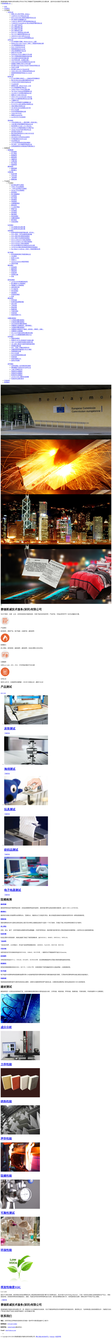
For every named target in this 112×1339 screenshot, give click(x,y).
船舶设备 (14, 179)
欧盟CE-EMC (15, 258)
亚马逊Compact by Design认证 (20, 69)
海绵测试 (14, 199)
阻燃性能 (14, 309)
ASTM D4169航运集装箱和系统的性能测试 (24, 247)
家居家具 (14, 155)
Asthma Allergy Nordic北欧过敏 (20, 89)
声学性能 (14, 300)
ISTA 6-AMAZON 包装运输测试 (21, 240)
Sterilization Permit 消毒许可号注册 (21, 54)
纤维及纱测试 (15, 294)
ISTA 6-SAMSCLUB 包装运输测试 (21, 241)
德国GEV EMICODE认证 (19, 95)
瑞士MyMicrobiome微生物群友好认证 (22, 80)
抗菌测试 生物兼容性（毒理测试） (22, 325)
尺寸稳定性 (14, 289)
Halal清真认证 (15, 140)
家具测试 (14, 192)
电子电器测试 (12, 890)
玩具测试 (14, 196)
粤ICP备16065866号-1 (42, 1336)
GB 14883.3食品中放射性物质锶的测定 (23, 344)
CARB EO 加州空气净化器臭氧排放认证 (23, 21)
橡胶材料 (14, 269)
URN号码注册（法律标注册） (20, 60)
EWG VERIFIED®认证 (18, 47)
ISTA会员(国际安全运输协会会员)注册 (23, 245)
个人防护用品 (15, 207)
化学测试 (14, 210)
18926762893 (11, 1327)
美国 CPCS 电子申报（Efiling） (20, 14)
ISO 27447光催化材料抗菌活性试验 (22, 333)
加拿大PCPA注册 (16, 52)
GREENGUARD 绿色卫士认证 (20, 36)
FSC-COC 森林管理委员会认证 (20, 34)
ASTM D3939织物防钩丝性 (19, 281)
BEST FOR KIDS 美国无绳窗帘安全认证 (23, 17)
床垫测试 (14, 212)
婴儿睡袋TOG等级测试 (18, 283)
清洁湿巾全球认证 (16, 131)
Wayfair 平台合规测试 (17, 190)
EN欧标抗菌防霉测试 (17, 322)
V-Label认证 (15, 84)
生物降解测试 (15, 203)
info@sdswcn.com (11, 1330)
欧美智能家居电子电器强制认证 (21, 254)
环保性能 (14, 313)
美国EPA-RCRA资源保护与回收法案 (22, 340)
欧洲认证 (10, 76)
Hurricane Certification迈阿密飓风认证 (22, 38)
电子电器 (14, 163)
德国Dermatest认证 (16, 115)
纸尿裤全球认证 (16, 135)
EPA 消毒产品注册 (16, 28)
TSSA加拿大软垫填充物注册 (20, 58)
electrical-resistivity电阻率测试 (20, 261)
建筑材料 (14, 157)
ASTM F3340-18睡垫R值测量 (20, 377)
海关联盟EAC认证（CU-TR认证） (21, 126)
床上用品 (14, 153)
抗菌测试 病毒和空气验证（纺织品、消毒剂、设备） (27, 329)
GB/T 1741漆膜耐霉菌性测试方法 (21, 334)
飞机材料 (14, 177)
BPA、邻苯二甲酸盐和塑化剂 (20, 347)
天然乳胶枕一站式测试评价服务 (21, 365)
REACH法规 (15, 109)
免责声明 (58, 1336)
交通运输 (14, 161)
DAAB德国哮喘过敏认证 (19, 87)
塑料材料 (14, 271)
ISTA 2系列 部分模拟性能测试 (20, 236)
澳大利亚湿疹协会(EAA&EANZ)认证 (22, 133)
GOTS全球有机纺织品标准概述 (20, 142)
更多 (12, 74)
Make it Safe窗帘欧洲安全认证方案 (21, 98)
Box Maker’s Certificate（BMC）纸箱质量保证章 (25, 249)
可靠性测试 (14, 311)
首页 (5, 6)
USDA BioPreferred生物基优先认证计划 (23, 62)
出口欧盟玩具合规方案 (18, 229)
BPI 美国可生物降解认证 (18, 19)
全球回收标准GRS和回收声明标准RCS (23, 146)
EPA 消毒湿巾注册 (16, 30)
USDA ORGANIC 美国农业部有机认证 (23, 71)
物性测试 (14, 214)
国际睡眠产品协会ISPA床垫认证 (21, 367)
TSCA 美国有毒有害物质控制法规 (21, 56)
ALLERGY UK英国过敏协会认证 (21, 93)
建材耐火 (14, 170)
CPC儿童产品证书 (16, 25)
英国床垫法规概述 (16, 373)
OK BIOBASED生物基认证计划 (21, 108)
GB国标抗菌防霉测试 (17, 327)
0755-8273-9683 (12, 1324)
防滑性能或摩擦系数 (17, 302)
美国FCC (14, 260)
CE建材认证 (15, 100)
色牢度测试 (14, 291)
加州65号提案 (15, 360)
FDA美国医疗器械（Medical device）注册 (23, 41)
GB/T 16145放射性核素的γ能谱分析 (22, 342)
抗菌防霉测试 (15, 218)
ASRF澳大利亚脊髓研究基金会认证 (22, 124)
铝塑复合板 (14, 274)
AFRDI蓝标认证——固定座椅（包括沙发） (24, 122)
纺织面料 (14, 151)
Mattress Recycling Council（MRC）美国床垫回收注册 (27, 43)
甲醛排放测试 (15, 338)
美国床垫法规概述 (16, 371)
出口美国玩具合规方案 (18, 227)
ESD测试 (14, 256)
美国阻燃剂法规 (16, 351)
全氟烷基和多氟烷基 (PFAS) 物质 (21, 349)
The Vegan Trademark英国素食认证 (21, 91)
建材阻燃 (14, 168)
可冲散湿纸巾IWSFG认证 (19, 139)
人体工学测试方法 (16, 369)
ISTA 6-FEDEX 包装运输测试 (20, 243)
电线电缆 (14, 164)
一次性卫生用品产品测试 (19, 188)
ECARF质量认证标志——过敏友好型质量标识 (25, 78)
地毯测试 (14, 292)
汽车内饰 (14, 175)
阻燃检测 (10, 150)
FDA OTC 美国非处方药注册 (20, 32)
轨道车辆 (14, 174)
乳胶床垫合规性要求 (17, 378)
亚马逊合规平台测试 (17, 185)
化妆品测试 (14, 221)
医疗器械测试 (15, 194)
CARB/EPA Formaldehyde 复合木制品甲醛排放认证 (26, 23)
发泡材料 (14, 267)
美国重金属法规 (16, 345)
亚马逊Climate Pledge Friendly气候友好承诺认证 (25, 65)
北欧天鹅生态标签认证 (18, 106)
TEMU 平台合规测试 (17, 186)
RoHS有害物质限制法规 (18, 111)
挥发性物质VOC (16, 314)
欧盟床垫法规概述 (16, 375)
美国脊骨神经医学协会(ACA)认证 (21, 73)
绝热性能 (14, 307)
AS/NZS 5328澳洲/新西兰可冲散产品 (22, 128)
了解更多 (7, 733)
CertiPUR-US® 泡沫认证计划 (20, 16)
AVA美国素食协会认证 (18, 45)
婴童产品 (14, 209)
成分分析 (14, 303)
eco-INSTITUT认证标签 (18, 117)
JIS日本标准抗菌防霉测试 (19, 323)
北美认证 (10, 12)
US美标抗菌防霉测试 (17, 320)
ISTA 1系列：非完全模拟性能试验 (21, 234)
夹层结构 (14, 272)
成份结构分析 (15, 287)
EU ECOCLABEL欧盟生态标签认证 (22, 104)
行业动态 (7, 380)
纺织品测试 (14, 216)
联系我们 (7, 382)
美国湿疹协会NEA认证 (18, 49)
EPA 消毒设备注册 (16, 27)
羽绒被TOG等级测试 (17, 285)
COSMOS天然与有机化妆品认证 (21, 82)
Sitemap (52, 1336)
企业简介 (7, 8)
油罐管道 (14, 159)
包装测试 (14, 201)
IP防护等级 (14, 263)
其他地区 (10, 120)
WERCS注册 (15, 67)
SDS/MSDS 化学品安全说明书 (20, 137)
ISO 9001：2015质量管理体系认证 (21, 144)
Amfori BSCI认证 (16, 113)
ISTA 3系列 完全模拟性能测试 (20, 238)
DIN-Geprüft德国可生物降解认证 (21, 102)
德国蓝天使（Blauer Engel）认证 (21, 85)
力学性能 (14, 305)
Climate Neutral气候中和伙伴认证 (21, 129)
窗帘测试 (14, 220)
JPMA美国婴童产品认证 (18, 51)
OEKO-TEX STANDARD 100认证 (21, 97)
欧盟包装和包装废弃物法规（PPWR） (23, 232)
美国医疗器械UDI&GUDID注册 (21, 63)
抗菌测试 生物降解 (17, 331)
